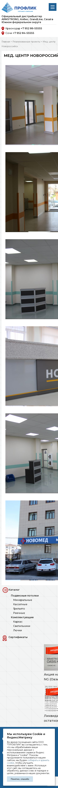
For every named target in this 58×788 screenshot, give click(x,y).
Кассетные (20, 604)
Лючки (17, 630)
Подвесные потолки (25, 595)
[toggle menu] (52, 7)
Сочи (19, 33)
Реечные (19, 613)
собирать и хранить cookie (28, 761)
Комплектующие (22, 617)
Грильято (19, 608)
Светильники (21, 626)
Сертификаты (18, 637)
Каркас (17, 621)
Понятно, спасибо (20, 779)
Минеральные (22, 600)
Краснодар (23, 28)
